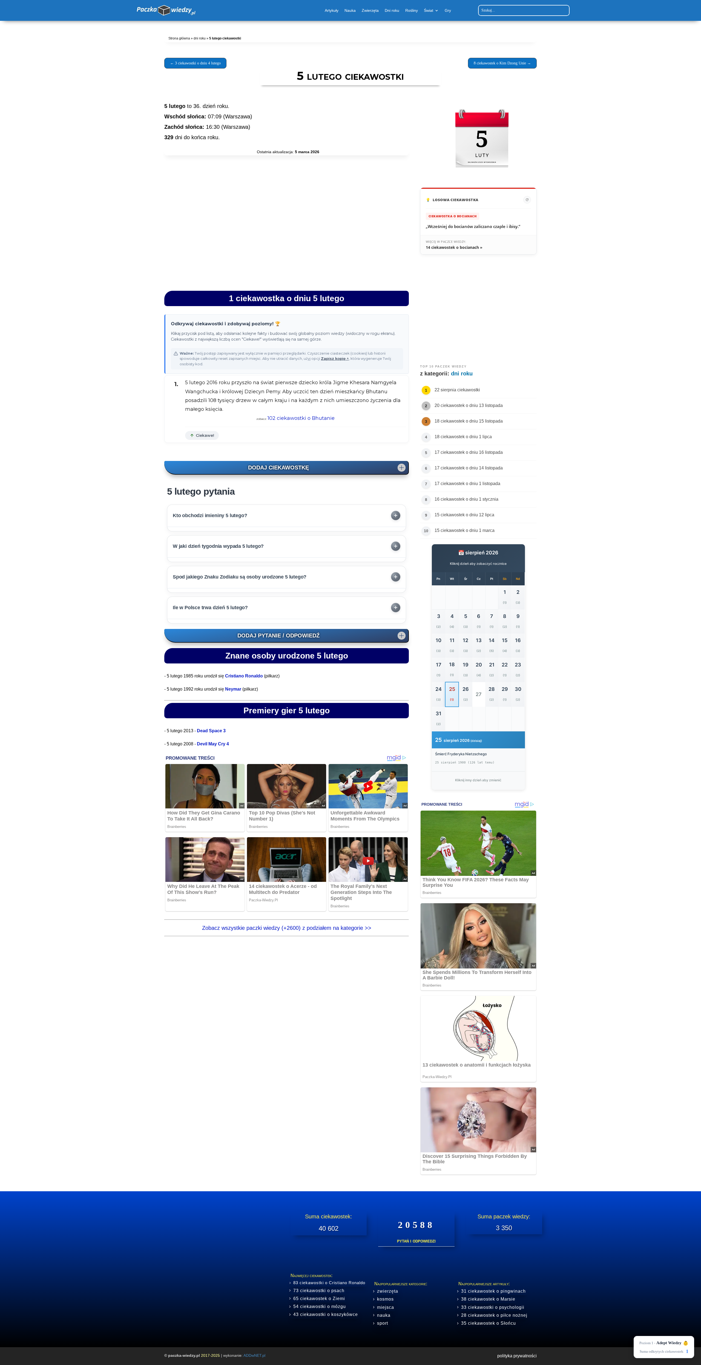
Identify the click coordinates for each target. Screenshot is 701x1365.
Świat (428, 10)
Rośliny (411, 10)
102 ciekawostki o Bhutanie (301, 418)
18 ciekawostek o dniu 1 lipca (463, 436)
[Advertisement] (286, 236)
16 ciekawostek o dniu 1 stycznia (466, 499)
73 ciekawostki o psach (318, 1290)
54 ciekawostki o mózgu (319, 1306)
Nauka (350, 10)
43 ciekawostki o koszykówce (325, 1314)
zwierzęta (387, 1291)
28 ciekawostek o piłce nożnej (494, 1315)
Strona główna (179, 38)
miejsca (385, 1307)
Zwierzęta (370, 10)
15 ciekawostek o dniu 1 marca (465, 530)
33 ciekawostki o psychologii (492, 1307)
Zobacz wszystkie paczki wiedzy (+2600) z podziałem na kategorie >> (286, 928)
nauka (383, 1315)
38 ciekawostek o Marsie (488, 1299)
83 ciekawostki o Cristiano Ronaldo (329, 1282)
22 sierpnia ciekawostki (457, 389)
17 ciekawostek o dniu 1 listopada (467, 483)
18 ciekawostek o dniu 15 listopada (469, 421)
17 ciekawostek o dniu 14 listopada (469, 468)
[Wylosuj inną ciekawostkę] (527, 200)
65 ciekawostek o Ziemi (319, 1298)
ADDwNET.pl (254, 1355)
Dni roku (392, 10)
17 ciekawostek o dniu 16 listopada (469, 452)
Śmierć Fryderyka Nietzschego (461, 754)
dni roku (200, 38)
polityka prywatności (517, 1355)
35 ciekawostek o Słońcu (488, 1323)
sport (382, 1323)
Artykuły (331, 10)
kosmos (385, 1299)
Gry (448, 10)
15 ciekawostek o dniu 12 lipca (464, 514)
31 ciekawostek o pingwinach (493, 1291)
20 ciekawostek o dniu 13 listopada (469, 405)
